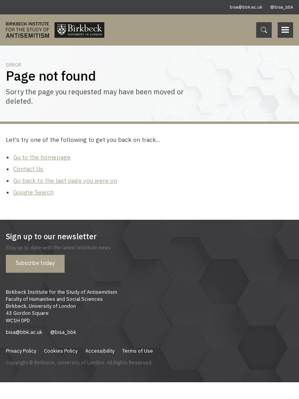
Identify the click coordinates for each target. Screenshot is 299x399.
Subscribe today (35, 263)
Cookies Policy (60, 351)
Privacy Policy (21, 351)
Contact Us (28, 169)
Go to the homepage (41, 157)
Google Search (33, 192)
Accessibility (99, 351)
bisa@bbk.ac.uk (246, 7)
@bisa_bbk (281, 7)
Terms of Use (137, 351)
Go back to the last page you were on (65, 180)
